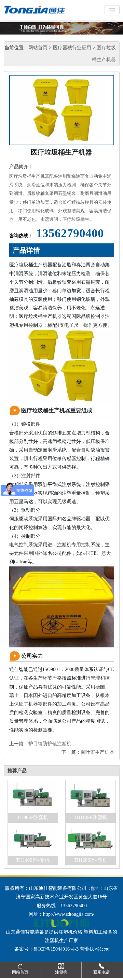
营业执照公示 (94, 949)
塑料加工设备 (98, 932)
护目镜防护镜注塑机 (49, 743)
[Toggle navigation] (112, 10)
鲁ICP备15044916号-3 (56, 949)
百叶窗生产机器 (97, 752)
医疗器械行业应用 (72, 47)
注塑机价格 (70, 932)
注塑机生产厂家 (61, 940)
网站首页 (37, 47)
